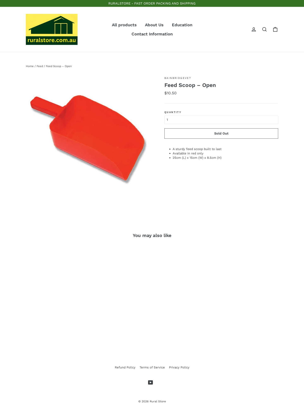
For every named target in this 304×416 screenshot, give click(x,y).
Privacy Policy (179, 367)
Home (30, 66)
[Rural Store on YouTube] (150, 382)
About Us (154, 24)
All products (124, 24)
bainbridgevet (177, 78)
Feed (40, 66)
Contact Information (152, 33)
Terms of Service (152, 367)
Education (182, 24)
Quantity (172, 112)
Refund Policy (125, 367)
